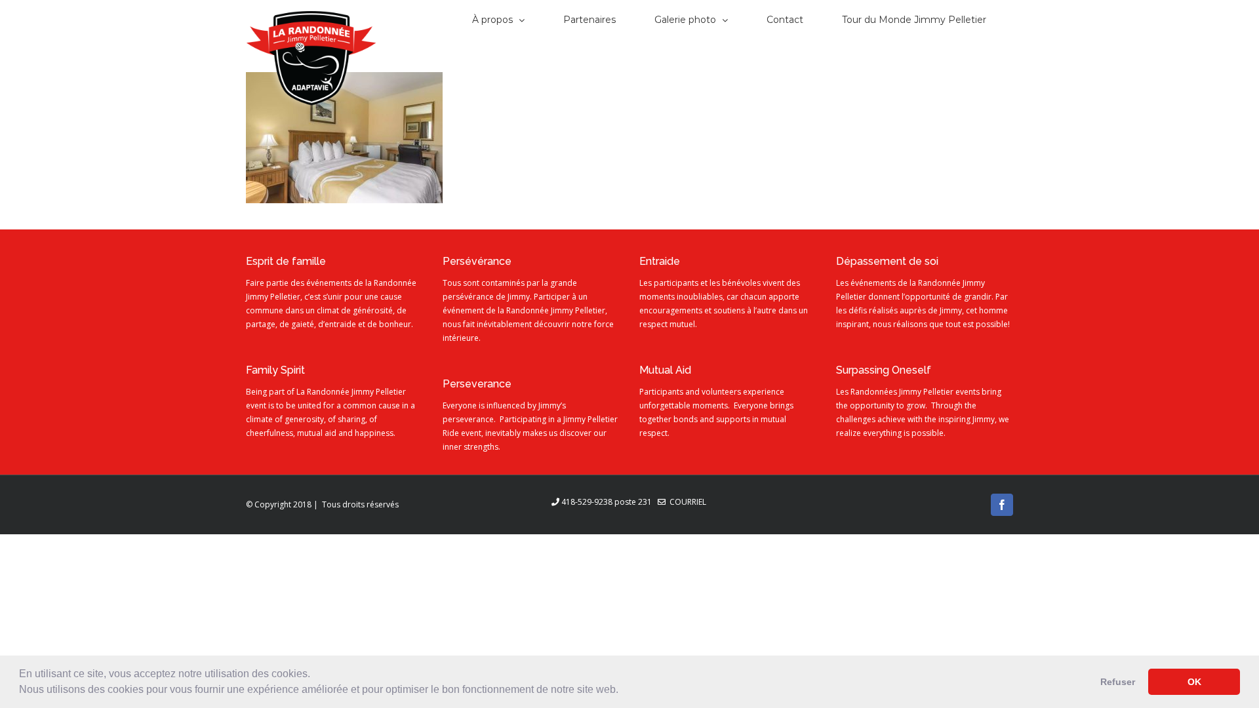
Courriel (686, 501)
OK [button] (1194, 682)
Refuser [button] (1117, 682)
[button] (623, 691)
